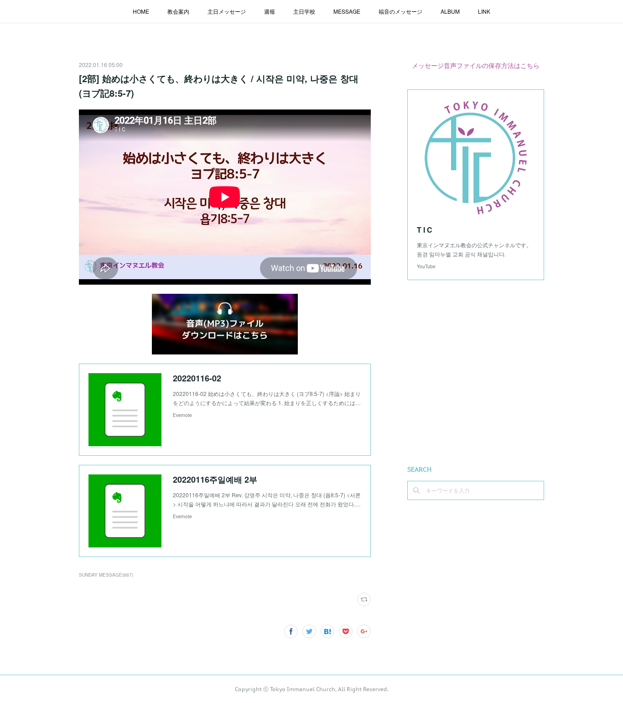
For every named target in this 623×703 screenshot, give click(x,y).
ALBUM (450, 11)
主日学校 (304, 11)
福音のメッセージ (400, 11)
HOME (141, 11)
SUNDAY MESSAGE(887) (106, 575)
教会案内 (178, 11)
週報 (269, 11)
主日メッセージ (227, 11)
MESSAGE (346, 11)
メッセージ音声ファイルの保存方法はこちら (476, 65)
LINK (484, 11)
